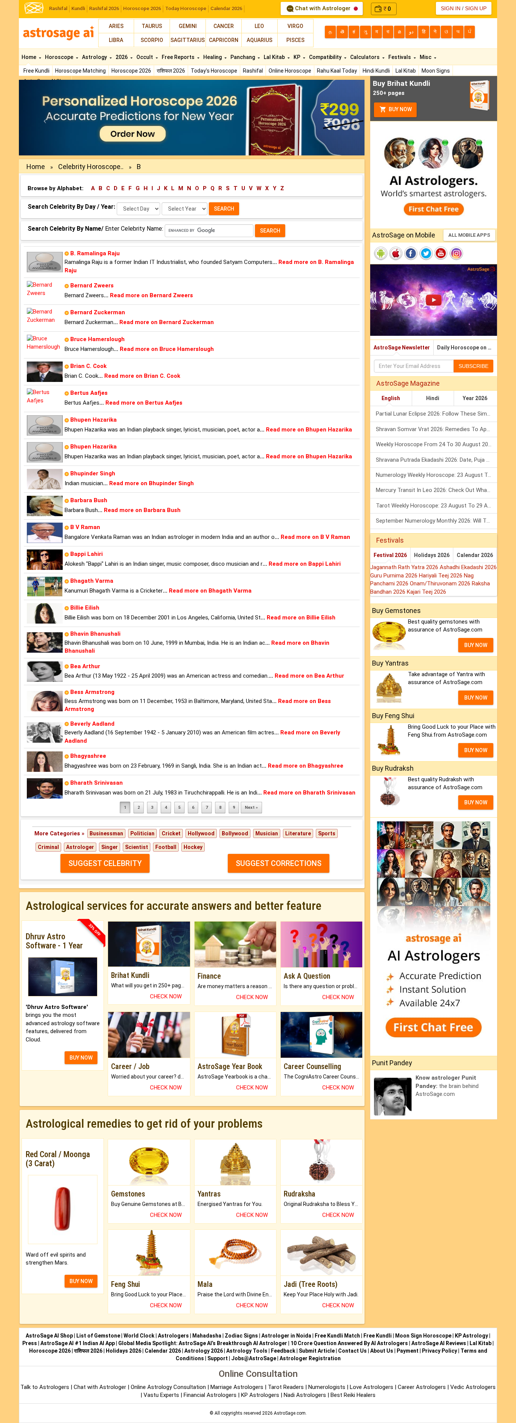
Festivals (400, 57)
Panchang (243, 57)
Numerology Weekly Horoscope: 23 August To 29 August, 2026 (436, 475)
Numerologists (327, 1387)
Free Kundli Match (337, 1336)
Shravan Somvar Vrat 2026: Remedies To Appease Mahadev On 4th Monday (436, 429)
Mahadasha (206, 1336)
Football (165, 847)
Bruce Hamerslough (97, 339)
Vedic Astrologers (473, 1387)
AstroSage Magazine (408, 383)
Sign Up (476, 8)
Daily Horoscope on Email (467, 347)
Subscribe (473, 366)
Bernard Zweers (92, 285)
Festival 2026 (390, 555)
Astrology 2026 (203, 1351)
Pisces (295, 40)
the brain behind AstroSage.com (447, 1085)
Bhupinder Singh (92, 473)
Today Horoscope (185, 8)
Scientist (136, 847)
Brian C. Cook (88, 366)
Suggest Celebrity (105, 863)
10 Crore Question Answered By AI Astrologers (349, 1343)
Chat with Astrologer (323, 8)
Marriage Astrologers (237, 1387)
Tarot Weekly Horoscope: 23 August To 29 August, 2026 (436, 505)
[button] (45, 117)
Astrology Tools (246, 1351)
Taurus (152, 26)
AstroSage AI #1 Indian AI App (77, 1343)
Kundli (78, 8)
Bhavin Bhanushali (95, 633)
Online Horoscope (290, 71)
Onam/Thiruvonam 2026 (441, 583)
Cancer (223, 26)
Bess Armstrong (92, 692)
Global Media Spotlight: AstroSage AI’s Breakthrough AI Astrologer (202, 1343)
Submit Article (317, 1351)
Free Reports (179, 57)
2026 (122, 57)
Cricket (171, 833)
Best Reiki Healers (353, 1395)
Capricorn (223, 40)
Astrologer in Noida (286, 1336)
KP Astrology (471, 1336)
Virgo (295, 26)
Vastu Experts (161, 1395)
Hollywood (201, 833)
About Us (381, 1351)
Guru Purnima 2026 (394, 575)
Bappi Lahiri (86, 554)
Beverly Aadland (92, 723)
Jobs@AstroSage (253, 1358)
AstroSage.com (290, 1413)
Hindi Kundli (376, 71)
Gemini (188, 26)
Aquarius (259, 40)
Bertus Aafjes (89, 393)
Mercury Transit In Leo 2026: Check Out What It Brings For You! (436, 490)
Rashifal (58, 8)
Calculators (365, 57)
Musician (266, 833)
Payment (408, 1351)
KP (297, 57)
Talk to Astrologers (44, 1387)
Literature (298, 833)
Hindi (432, 398)
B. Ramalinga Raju (95, 253)
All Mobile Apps (469, 235)
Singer (109, 847)
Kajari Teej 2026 (426, 591)
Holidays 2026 (432, 555)
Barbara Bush (88, 500)
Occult (145, 57)
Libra (116, 40)
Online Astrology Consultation (169, 1387)
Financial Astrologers (210, 1395)
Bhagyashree (88, 756)
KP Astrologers (261, 1395)
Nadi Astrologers (305, 1395)
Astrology (95, 57)
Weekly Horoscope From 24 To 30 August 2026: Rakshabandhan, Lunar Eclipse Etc (436, 444)
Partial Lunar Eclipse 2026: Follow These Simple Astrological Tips (436, 413)
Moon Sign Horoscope (423, 1336)
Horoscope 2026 (142, 8)
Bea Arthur (85, 666)
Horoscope (59, 57)
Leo (259, 26)
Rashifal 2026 (104, 8)
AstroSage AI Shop (49, 1336)
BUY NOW (81, 1058)
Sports (326, 833)
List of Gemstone (98, 1336)
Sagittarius (187, 40)
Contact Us (352, 1351)
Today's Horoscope (214, 71)
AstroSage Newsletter (402, 347)
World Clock (139, 1336)
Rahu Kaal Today (337, 71)
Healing (213, 57)
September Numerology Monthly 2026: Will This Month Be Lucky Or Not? (436, 520)
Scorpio (152, 40)
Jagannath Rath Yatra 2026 (405, 567)
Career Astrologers (422, 1387)
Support (217, 1358)
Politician (142, 833)
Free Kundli (36, 71)
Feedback (283, 1351)
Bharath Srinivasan (96, 782)
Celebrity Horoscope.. (91, 167)
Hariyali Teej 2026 (441, 575)
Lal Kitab (405, 71)
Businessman (106, 833)
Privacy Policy (439, 1351)
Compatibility (326, 57)
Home (29, 57)
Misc (426, 57)
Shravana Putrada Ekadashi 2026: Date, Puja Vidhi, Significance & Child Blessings (436, 459)
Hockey (193, 847)
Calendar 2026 (226, 8)
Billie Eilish (84, 607)
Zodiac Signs (241, 1336)
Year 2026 (475, 398)
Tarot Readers (286, 1387)
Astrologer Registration (310, 1358)
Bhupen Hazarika (93, 419)
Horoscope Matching (80, 71)
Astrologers (173, 1336)
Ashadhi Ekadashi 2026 (468, 567)
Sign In (450, 8)
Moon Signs (436, 71)
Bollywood (235, 833)
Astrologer (80, 847)
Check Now (166, 996)
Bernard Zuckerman (97, 312)
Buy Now (400, 109)
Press (29, 1343)
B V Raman (85, 527)
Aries (116, 26)
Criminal (48, 847)
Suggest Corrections (278, 863)
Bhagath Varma (91, 580)
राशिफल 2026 (171, 71)
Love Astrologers (371, 1387)
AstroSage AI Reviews (438, 1343)
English (391, 398)
